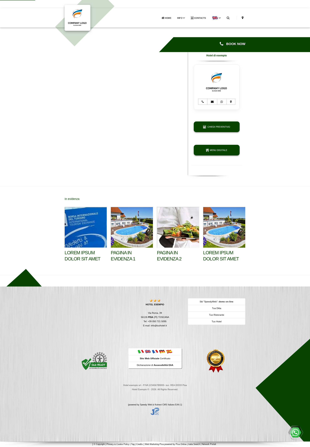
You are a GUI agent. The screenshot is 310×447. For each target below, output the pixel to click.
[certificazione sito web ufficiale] (215, 361)
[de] (162, 351)
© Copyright (99, 444)
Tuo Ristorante (216, 315)
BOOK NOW (234, 44)
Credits (139, 444)
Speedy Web (146, 404)
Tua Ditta (216, 308)
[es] (169, 351)
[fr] (155, 351)
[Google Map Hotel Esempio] (242, 17)
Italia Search (194, 444)
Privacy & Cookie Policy (118, 444)
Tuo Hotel (217, 321)
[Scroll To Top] (304, 443)
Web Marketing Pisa (154, 444)
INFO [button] (180, 18)
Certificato (155, 358)
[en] (148, 351)
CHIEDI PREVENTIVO (218, 127)
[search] (228, 18)
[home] (86, 17)
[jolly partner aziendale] (155, 411)
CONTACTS (199, 18)
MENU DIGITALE (217, 150)
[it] (141, 351)
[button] (216, 18)
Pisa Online (181, 444)
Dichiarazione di (155, 365)
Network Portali (209, 444)
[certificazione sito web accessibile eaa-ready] (94, 361)
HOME (167, 18)
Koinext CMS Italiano (165, 404)
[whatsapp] (295, 432)
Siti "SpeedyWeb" (208, 301)
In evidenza (72, 199)
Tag (132, 444)
